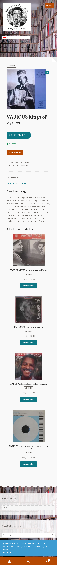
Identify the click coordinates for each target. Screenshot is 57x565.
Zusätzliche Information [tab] (17, 183)
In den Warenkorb (15, 152)
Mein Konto (9, 561)
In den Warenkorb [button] (28, 285)
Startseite (7, 47)
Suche (28, 561)
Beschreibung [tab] (12, 177)
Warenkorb (43, 559)
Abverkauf (7, 549)
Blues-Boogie (19, 47)
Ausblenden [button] (7, 552)
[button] (47, 72)
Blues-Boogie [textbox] (28, 535)
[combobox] (28, 535)
